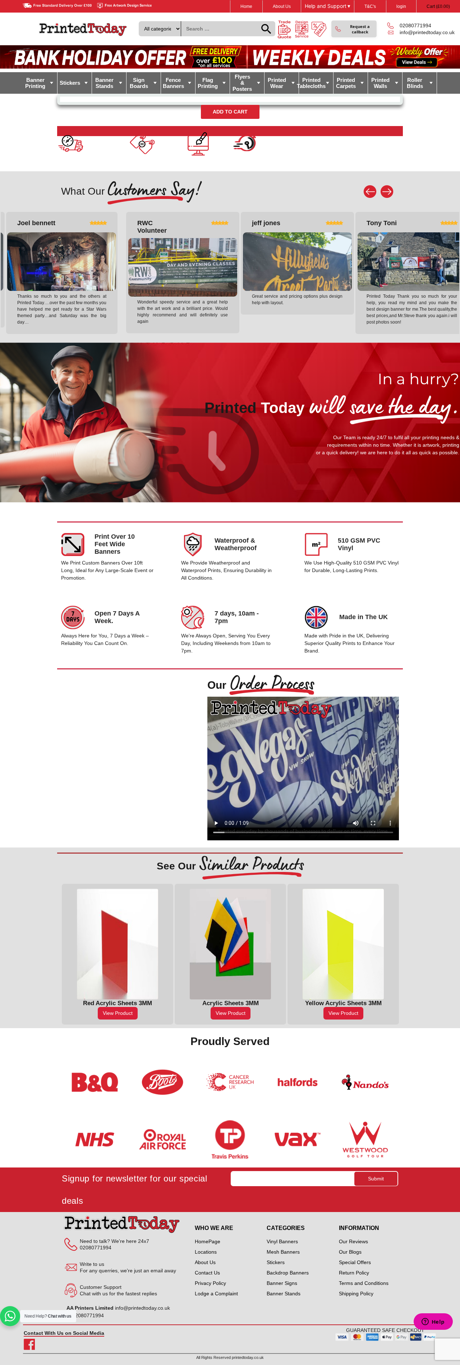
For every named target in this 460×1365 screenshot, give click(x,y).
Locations (206, 1252)
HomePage (207, 1242)
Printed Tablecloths (312, 83)
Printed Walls (380, 83)
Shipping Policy (356, 1294)
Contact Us (207, 1273)
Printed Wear (277, 83)
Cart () (438, 6)
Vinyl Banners (282, 1242)
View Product (118, 1013)
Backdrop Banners (288, 1273)
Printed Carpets (346, 83)
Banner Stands (104, 83)
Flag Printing (208, 83)
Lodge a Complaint (216, 1294)
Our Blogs (350, 1252)
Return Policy (354, 1273)
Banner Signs (282, 1283)
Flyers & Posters (242, 83)
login (401, 6)
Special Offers (355, 1263)
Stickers (70, 83)
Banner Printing (35, 83)
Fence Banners (173, 83)
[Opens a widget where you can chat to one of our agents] (433, 1322)
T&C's (370, 6)
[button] (354, 28)
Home (246, 6)
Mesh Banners (283, 1252)
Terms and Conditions (363, 1283)
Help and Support (327, 6)
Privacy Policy (210, 1283)
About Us (282, 6)
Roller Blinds (415, 83)
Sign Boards (139, 83)
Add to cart (230, 112)
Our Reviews (353, 1242)
